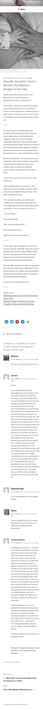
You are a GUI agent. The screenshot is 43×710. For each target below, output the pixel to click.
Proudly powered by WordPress (15, 704)
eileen (14, 511)
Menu (22, 9)
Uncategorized (14, 334)
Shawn (29, 78)
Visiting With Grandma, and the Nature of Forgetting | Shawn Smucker (25, 650)
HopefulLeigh (17, 489)
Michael (14, 356)
